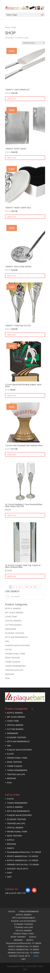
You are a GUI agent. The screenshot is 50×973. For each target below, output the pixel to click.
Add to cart (11, 99)
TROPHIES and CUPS (14, 670)
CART (9, 876)
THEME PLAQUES (12, 661)
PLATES (8, 649)
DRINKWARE (10, 629)
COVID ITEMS (11, 616)
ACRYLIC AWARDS (13, 608)
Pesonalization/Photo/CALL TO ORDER (24, 852)
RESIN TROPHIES (12, 657)
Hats (7, 641)
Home (7, 27)
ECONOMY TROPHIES (14, 633)
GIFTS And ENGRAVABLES (16, 637)
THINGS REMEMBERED (15, 666)
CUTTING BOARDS (13, 625)
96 (35, 587)
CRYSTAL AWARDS (13, 620)
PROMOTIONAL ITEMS (15, 653)
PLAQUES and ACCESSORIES (17, 645)
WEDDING (9, 674)
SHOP (9, 872)
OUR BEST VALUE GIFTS (17, 868)
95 (31, 587)
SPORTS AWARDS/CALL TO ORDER (22, 856)
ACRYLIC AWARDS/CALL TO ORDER (22, 860)
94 (27, 587)
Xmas (7, 678)
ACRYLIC (10, 840)
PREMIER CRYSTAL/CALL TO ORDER (23, 864)
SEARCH (10, 848)
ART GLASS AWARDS (14, 612)
